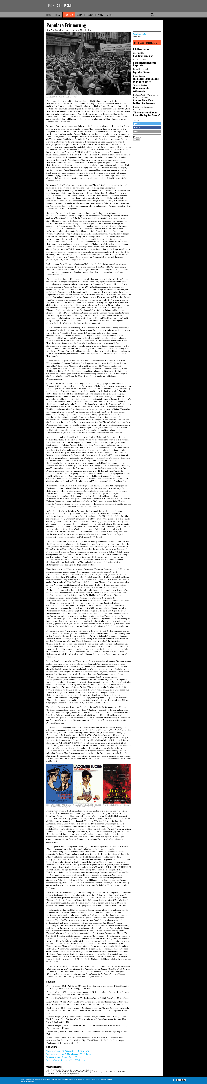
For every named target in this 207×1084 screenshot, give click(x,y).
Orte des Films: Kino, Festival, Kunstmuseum (144, 102)
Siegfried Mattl (139, 34)
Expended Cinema (141, 72)
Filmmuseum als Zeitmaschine (141, 89)
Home (48, 14)
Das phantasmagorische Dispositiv (144, 64)
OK (174, 1080)
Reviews (90, 14)
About (109, 14)
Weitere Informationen (27, 1081)
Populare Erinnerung (143, 56)
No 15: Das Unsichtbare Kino (145, 42)
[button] (147, 123)
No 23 (57, 14)
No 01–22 (69, 14)
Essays (79, 14)
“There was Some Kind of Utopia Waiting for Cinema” (146, 114)
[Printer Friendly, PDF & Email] (136, 140)
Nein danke (181, 1080)
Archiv (100, 14)
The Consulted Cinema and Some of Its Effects (146, 80)
